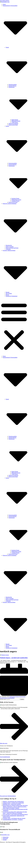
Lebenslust (8, 249)
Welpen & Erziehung (13, 123)
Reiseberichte (9, 245)
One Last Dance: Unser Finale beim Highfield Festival (15, 814)
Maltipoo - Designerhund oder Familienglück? (13, 801)
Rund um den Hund (13, 124)
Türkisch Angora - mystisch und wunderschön (13, 802)
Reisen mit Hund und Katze (12, 247)
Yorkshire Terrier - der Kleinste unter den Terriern (14, 818)
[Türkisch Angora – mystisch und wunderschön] (4, 655)
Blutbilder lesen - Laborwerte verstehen (12, 804)
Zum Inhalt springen (4, 0)
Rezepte (7, 292)
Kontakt (5, 839)
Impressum (5, 838)
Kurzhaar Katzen (15, 198)
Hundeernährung (12, 85)
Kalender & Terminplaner (11, 296)
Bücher (7, 294)
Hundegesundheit (13, 84)
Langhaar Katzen (15, 201)
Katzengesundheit (13, 163)
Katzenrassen (22, 696)
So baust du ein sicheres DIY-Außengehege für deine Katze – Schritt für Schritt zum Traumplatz (15, 812)
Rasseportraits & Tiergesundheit (7, 697)
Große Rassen (14, 122)
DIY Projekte (9, 293)
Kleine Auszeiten (9, 246)
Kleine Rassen (14, 119)
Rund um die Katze (13, 202)
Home (4, 4)
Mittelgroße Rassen (15, 121)
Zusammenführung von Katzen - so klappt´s (13, 819)
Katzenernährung (12, 164)
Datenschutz (5, 837)
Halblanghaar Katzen (16, 199)
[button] (14, 326)
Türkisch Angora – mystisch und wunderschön (14, 657)
